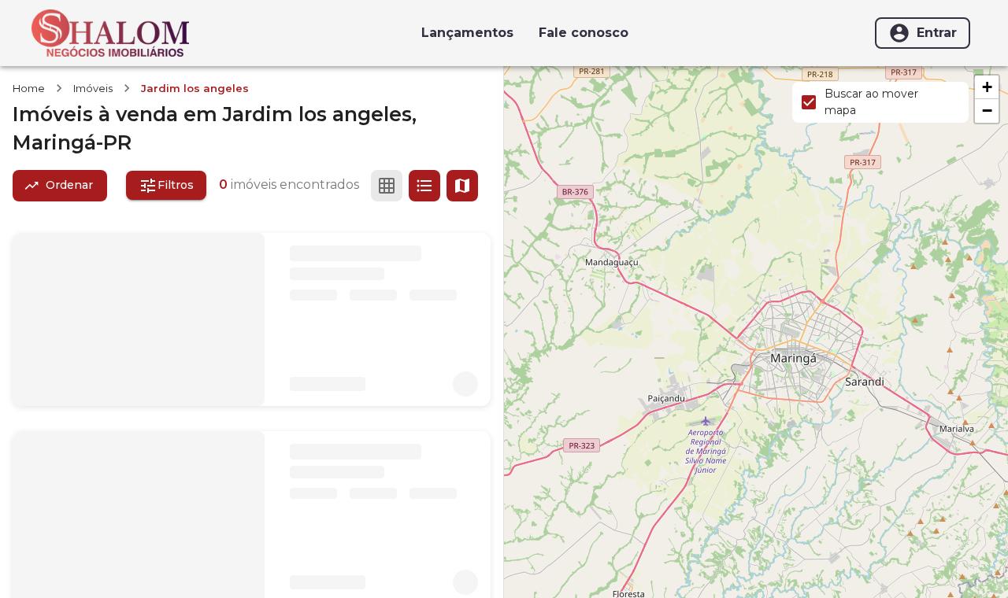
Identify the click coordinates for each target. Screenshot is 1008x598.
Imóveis (93, 88)
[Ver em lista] (424, 185)
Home (29, 88)
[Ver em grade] (386, 185)
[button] (987, 87)
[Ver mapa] (462, 185)
